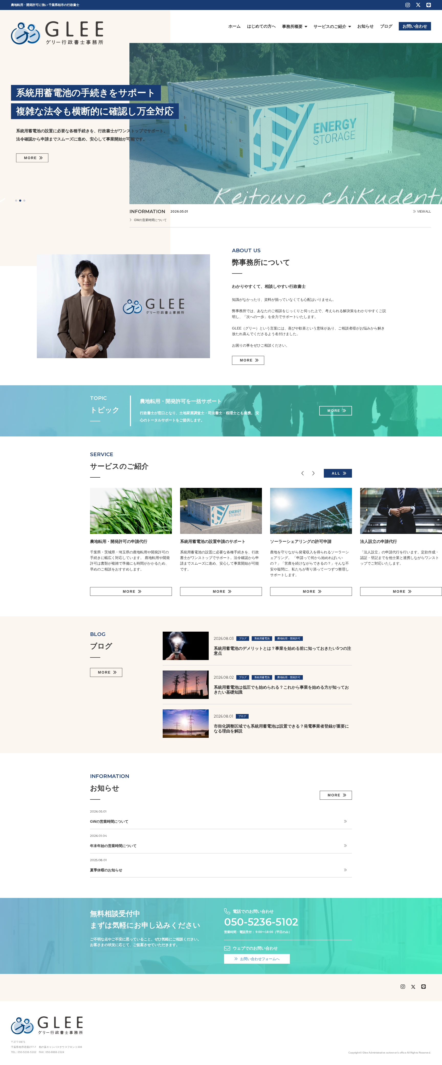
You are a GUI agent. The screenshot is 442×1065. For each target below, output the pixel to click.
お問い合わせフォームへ (260, 959)
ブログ (243, 638)
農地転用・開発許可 (288, 638)
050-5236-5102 (261, 922)
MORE (30, 158)
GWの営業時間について (150, 220)
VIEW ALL (424, 211)
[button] (16, 201)
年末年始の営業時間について (113, 846)
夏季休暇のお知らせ (106, 870)
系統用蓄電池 (262, 638)
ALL (336, 473)
